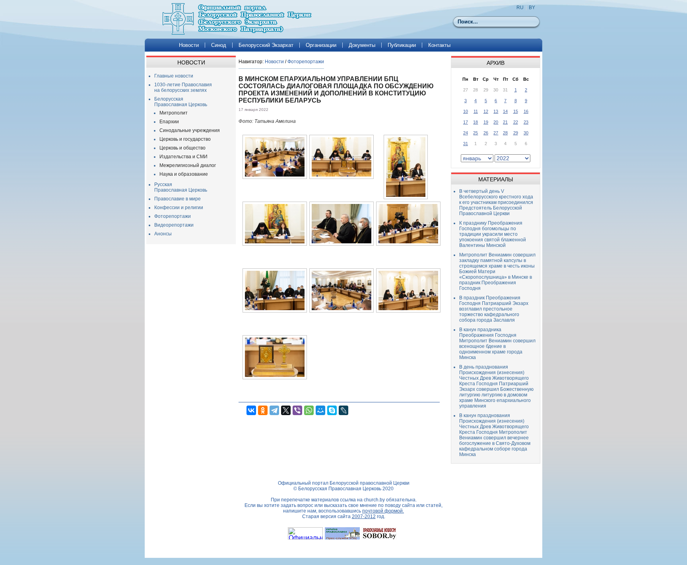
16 (526, 111)
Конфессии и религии (178, 207)
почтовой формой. (383, 511)
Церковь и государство (185, 139)
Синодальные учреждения (189, 130)
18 (475, 122)
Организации (321, 45)
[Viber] (297, 410)
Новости (189, 45)
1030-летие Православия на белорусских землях (183, 87)
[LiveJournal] (343, 410)
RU (520, 7)
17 (465, 122)
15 (515, 111)
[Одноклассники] (263, 410)
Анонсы (163, 234)
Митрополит (173, 113)
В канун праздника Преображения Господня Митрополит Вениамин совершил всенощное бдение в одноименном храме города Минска (497, 343)
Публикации (402, 45)
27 (495, 132)
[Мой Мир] (320, 410)
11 (476, 111)
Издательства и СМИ (183, 156)
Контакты (439, 45)
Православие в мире (177, 199)
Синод (218, 45)
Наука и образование (183, 174)
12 (485, 111)
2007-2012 (364, 516)
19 (485, 122)
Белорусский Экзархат (266, 45)
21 (505, 122)
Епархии (169, 121)
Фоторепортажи (172, 216)
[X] (286, 410)
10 (465, 111)
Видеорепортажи (174, 225)
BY (532, 7)
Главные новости (173, 76)
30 (526, 132)
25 (475, 132)
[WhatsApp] (309, 410)
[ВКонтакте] (251, 410)
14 (505, 111)
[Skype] (332, 410)
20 (495, 122)
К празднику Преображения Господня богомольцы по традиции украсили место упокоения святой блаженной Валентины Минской (492, 234)
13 (495, 111)
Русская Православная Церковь (180, 187)
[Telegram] (274, 410)
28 (505, 132)
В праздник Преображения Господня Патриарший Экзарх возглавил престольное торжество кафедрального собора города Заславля (493, 309)
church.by (374, 500)
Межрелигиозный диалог (187, 165)
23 (526, 122)
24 (465, 132)
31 (465, 143)
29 (515, 132)
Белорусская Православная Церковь (180, 101)
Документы (362, 45)
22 (515, 122)
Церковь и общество (182, 148)
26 (485, 132)
